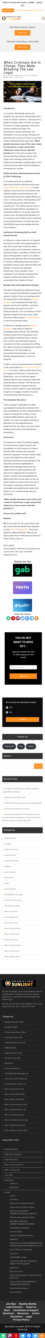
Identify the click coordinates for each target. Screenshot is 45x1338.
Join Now (9, 1175)
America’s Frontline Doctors (22, 1203)
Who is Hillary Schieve (12, 945)
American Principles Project (22, 1207)
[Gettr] (13, 618)
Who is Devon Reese (12, 934)
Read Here (22, 33)
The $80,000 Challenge (13, 895)
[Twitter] (22, 618)
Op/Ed (6, 883)
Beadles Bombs (10, 838)
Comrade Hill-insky (11, 861)
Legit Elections (10, 872)
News (7, 1310)
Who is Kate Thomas (11, 951)
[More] (36, 618)
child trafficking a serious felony (17, 188)
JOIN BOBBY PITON (18, 1257)
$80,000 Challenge (13, 1155)
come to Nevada (32, 318)
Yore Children (16, 1292)
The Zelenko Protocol (19, 1288)
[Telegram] (32, 618)
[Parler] (18, 618)
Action (7, 1193)
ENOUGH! (14, 1239)
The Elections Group (12, 906)
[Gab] (8, 618)
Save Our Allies (16, 1272)
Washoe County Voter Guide (14, 798)
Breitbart (7, 844)
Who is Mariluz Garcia (12, 957)
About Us (14, 1184)
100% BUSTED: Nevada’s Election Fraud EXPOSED (23, 803)
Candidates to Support (19, 1228)
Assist (12, 1196)
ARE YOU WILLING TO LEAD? (22, 1218)
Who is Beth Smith (11, 917)
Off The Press (9, 878)
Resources (9, 1180)
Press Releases (10, 889)
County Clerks (16, 1232)
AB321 (25, 529)
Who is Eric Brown (11, 940)
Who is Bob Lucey (11, 923)
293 (12, 529)
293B (17, 529)
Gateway (7, 867)
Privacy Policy (21, 1319)
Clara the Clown (10, 855)
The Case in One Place (12, 900)
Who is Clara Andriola (12, 929)
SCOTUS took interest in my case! (16, 809)
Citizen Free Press (11, 850)
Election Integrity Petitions (22, 1236)
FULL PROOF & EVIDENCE (21, 1250)
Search (38, 766)
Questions (14, 1187)
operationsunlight (13, 76)
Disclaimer (16, 1316)
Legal (29, 1316)
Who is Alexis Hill (16, 77)
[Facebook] (27, 618)
